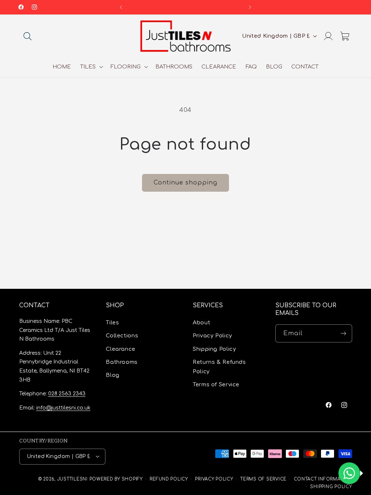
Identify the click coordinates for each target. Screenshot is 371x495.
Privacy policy (214, 479)
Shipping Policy (214, 349)
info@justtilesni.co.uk (63, 408)
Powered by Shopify (116, 479)
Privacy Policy (212, 335)
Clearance (121, 349)
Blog (113, 375)
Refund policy (169, 479)
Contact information (323, 479)
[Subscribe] (343, 333)
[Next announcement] (250, 7)
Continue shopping (186, 182)
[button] (27, 36)
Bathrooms (122, 362)
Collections (122, 335)
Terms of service (263, 479)
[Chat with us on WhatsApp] (349, 473)
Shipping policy (331, 486)
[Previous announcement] (121, 7)
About (201, 322)
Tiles (112, 322)
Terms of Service (216, 384)
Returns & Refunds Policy (219, 366)
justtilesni (72, 479)
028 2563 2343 (67, 393)
